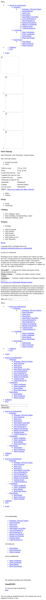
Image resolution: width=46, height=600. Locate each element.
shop (6, 590)
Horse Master (18, 388)
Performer (12, 359)
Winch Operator (19, 398)
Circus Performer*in (20, 371)
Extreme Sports (19, 379)
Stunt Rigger (13, 392)
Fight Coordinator (20, 386)
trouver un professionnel (13, 358)
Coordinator (13, 382)
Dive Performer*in (20, 373)
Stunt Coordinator (20, 384)
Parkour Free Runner (21, 375)
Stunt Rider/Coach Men (22, 369)
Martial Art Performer (21, 377)
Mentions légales (6, 248)
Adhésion (8, 399)
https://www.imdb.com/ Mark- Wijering (20, 189)
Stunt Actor (17, 365)
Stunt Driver (18, 367)
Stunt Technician (19, 396)
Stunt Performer (19, 363)
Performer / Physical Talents (23, 361)
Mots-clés (4, 299)
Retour (3, 243)
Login (7, 53)
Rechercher (5, 407)
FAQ (7, 401)
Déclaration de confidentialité (22, 248)
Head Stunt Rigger (20, 390)
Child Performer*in (20, 380)
